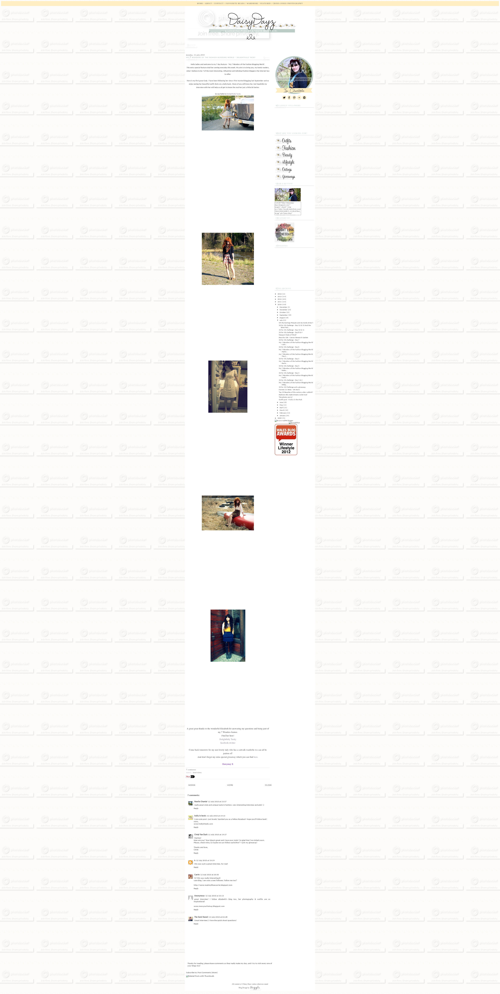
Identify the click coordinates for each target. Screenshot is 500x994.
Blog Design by (244, 988)
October (283, 312)
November (284, 310)
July (281, 320)
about (208, 3)
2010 (280, 304)
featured (265, 3)
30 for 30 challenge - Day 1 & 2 (290, 380)
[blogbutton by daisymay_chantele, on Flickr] (288, 201)
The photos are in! (286, 397)
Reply (196, 808)
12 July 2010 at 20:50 (209, 875)
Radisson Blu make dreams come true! (293, 395)
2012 (280, 299)
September (284, 315)
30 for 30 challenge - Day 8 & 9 (290, 332)
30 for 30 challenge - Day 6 (289, 347)
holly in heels (200, 816)
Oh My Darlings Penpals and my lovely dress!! (296, 323)
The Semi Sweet (201, 917)
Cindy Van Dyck (200, 835)
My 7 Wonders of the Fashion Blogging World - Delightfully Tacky (220, 57)
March (282, 410)
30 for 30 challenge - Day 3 (289, 373)
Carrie (197, 875)
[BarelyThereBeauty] (284, 242)
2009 (280, 418)
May (281, 405)
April (282, 408)
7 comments (191, 770)
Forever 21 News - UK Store (289, 390)
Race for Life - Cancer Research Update (293, 337)
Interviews (197, 773)
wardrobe (252, 3)
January (283, 415)
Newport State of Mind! (287, 335)
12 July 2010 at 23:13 (214, 896)
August (282, 318)
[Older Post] (268, 785)
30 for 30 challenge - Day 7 (289, 340)
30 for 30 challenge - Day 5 (289, 359)
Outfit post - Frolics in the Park (290, 400)
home (200, 3)
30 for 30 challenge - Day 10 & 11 (291, 330)
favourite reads (235, 3)
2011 (280, 302)
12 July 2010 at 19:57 (217, 835)
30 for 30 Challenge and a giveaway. (292, 387)
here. (256, 757)
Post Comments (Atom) (208, 973)
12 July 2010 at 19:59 (205, 861)
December (284, 307)
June (282, 402)
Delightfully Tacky (234, 94)
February (283, 413)
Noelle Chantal (200, 802)
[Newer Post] (192, 785)
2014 (280, 294)
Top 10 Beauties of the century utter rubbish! (296, 392)
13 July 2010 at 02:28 (218, 917)
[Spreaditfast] (294, 423)
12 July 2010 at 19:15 (216, 816)
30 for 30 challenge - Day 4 (289, 366)
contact (219, 3)
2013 (280, 296)
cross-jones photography (288, 3)
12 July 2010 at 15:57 (217, 802)
